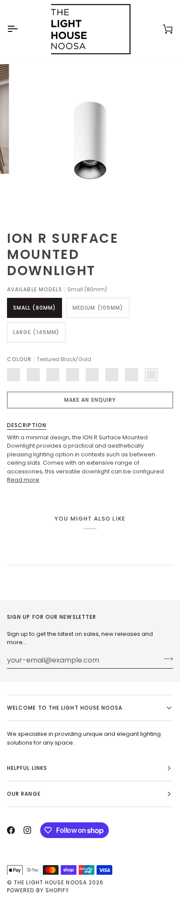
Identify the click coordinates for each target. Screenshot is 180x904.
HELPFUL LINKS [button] (27, 768)
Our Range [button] (24, 793)
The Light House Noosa (50, 882)
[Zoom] (30, 200)
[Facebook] (11, 830)
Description (26, 425)
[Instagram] (27, 830)
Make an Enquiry (90, 400)
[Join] (166, 659)
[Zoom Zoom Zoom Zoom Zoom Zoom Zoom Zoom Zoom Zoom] (90, 140)
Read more (23, 480)
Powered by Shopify (38, 890)
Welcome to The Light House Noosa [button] (65, 707)
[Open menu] (20, 29)
